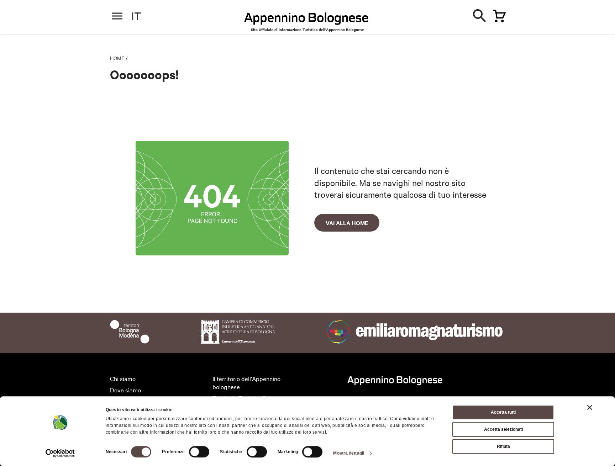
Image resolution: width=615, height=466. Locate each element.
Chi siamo (123, 378)
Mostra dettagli (348, 453)
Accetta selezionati (503, 429)
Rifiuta (503, 446)
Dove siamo (125, 390)
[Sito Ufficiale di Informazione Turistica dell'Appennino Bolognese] (306, 19)
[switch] (199, 451)
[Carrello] (497, 14)
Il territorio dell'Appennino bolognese (246, 382)
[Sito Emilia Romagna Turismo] (415, 341)
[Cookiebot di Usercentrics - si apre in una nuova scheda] (60, 453)
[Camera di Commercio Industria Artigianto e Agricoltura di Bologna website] (238, 341)
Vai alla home (347, 223)
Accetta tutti (503, 412)
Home (117, 58)
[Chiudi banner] (589, 407)
